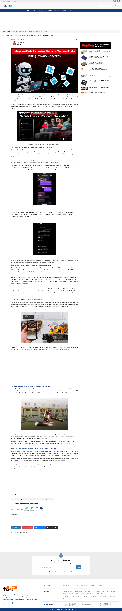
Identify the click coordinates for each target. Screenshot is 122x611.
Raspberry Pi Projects (68, 593)
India (36, 499)
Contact (8, 1)
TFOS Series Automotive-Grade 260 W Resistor (99, 56)
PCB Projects (102, 596)
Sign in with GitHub (53, 527)
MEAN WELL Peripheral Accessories (97, 92)
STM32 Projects (90, 593)
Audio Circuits (88, 591)
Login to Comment (16, 527)
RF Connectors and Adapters (95, 50)
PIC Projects (111, 593)
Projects (50, 10)
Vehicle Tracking (43, 499)
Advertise (14, 1)
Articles (34, 10)
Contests (57, 10)
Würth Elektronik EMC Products (96, 68)
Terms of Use (84, 585)
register (17, 532)
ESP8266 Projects (101, 593)
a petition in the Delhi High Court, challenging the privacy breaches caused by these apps (55, 388)
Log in (12, 532)
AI (12, 499)
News (27, 10)
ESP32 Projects (84, 596)
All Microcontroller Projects (76, 598)
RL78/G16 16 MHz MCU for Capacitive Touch (99, 80)
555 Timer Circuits (67, 591)
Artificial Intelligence (19, 499)
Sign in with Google (28, 527)
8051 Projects (75, 596)
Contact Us (92, 585)
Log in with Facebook (40, 527)
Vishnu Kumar (20, 42)
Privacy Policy (66, 585)
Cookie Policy (75, 585)
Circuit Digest (60, 609)
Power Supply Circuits (99, 591)
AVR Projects (66, 596)
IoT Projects (94, 596)
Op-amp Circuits (78, 591)
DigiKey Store (42, 10)
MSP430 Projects (80, 593)
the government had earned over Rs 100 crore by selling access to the (52, 270)
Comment (13, 517)
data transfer (29, 499)
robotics (51, 499)
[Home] (10, 6)
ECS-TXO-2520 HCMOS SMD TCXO (97, 62)
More (71, 10)
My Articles (14, 31)
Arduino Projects (111, 591)
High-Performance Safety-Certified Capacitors (99, 87)
